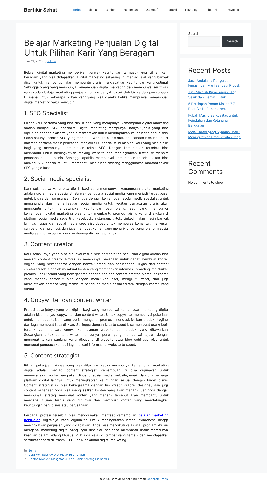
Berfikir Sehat (40, 10)
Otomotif (152, 10)
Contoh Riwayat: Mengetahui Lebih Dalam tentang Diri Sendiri (69, 459)
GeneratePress (157, 479)
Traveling (232, 10)
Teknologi (191, 10)
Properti (171, 10)
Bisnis (92, 10)
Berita (76, 10)
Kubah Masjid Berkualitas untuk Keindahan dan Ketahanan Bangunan (213, 120)
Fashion (110, 10)
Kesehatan (130, 10)
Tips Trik (212, 10)
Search (193, 34)
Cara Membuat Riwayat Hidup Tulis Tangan (57, 454)
